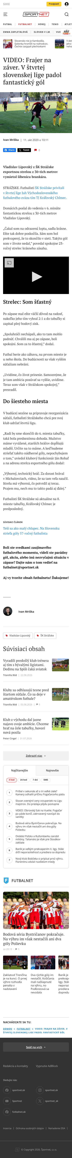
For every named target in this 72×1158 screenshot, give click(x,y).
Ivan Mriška (11, 140)
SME (45, 780)
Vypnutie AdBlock (47, 1066)
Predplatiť (54, 4)
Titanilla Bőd (10, 675)
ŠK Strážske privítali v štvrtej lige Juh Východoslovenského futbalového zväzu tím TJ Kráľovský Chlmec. (35, 193)
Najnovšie (52, 770)
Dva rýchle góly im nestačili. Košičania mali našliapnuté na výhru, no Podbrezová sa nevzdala (42, 983)
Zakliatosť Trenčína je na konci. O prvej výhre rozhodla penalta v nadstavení (15, 982)
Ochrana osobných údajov (30, 1128)
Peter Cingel (10, 738)
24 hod (23, 780)
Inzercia (7, 1128)
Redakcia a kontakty (15, 1066)
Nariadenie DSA (56, 1128)
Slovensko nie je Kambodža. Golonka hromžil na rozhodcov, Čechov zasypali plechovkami (31, 44)
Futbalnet (23, 1028)
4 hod (11, 780)
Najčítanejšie (19, 770)
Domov (7, 1028)
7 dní (35, 780)
